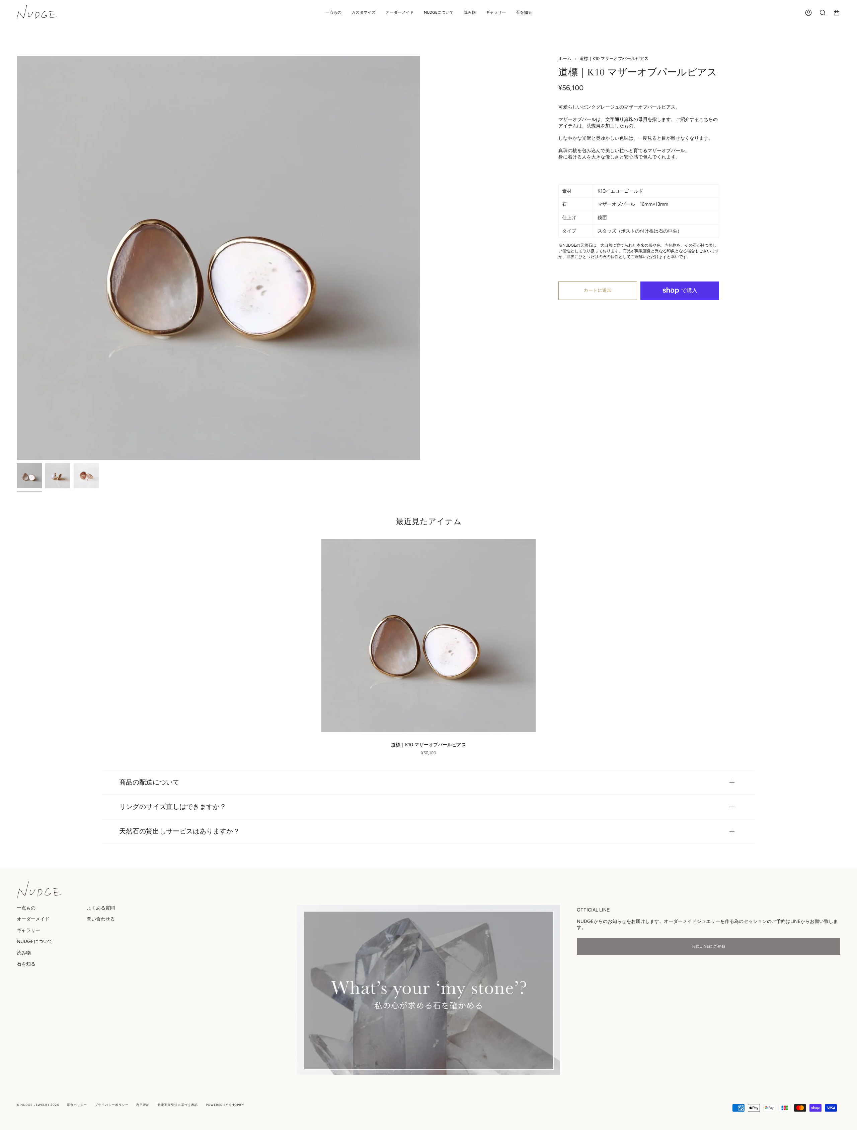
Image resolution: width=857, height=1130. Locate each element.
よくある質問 (101, 908)
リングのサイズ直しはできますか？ (172, 806)
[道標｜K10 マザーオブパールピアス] (428, 635)
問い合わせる (101, 919)
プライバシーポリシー (112, 1105)
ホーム (564, 58)
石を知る (26, 964)
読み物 (24, 953)
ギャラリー (28, 930)
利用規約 (143, 1105)
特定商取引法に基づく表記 (178, 1105)
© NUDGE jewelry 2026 (38, 1105)
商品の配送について (149, 782)
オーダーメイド (33, 919)
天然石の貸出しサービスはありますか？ (179, 831)
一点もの (26, 908)
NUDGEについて (35, 941)
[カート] (837, 12)
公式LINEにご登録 (709, 946)
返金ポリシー (77, 1105)
